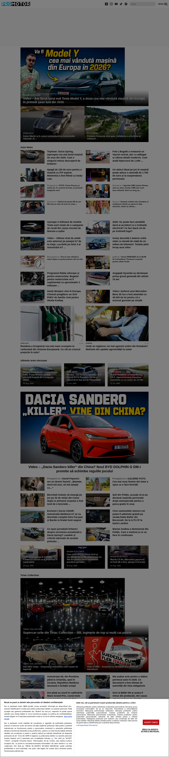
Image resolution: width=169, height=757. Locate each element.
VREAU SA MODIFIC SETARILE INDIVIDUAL (150, 730)
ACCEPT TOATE (151, 722)
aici (52, 738)
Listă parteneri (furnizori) (86, 725)
